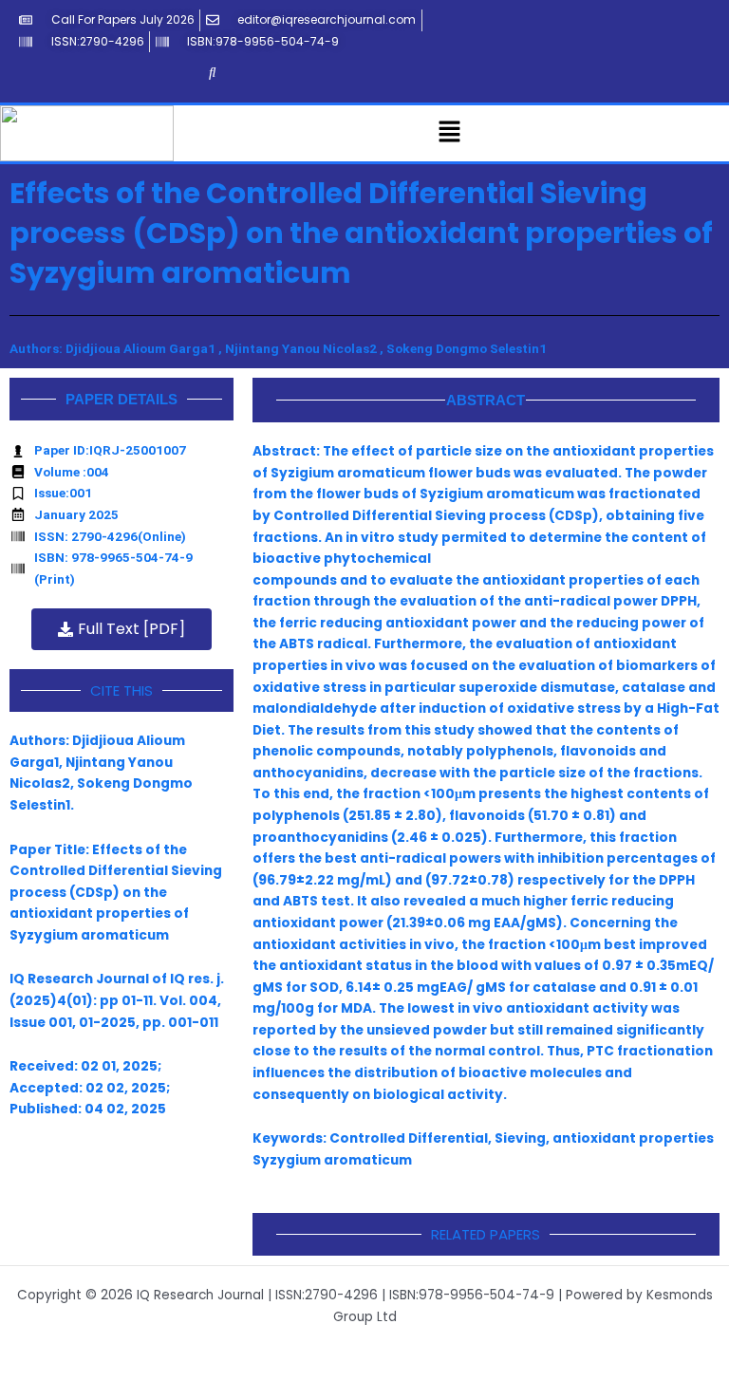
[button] (450, 133)
